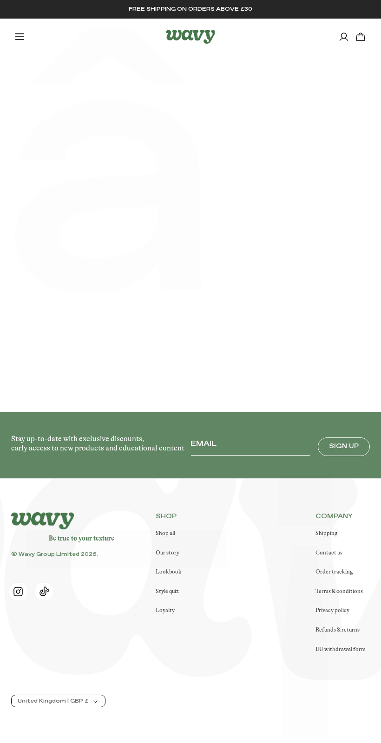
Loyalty (165, 610)
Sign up (344, 446)
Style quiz (167, 591)
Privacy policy (332, 610)
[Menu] (19, 36)
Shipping (326, 533)
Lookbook (169, 571)
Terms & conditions (339, 591)
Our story (167, 552)
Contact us (328, 552)
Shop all (165, 533)
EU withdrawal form (340, 649)
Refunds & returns (337, 629)
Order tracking (334, 571)
